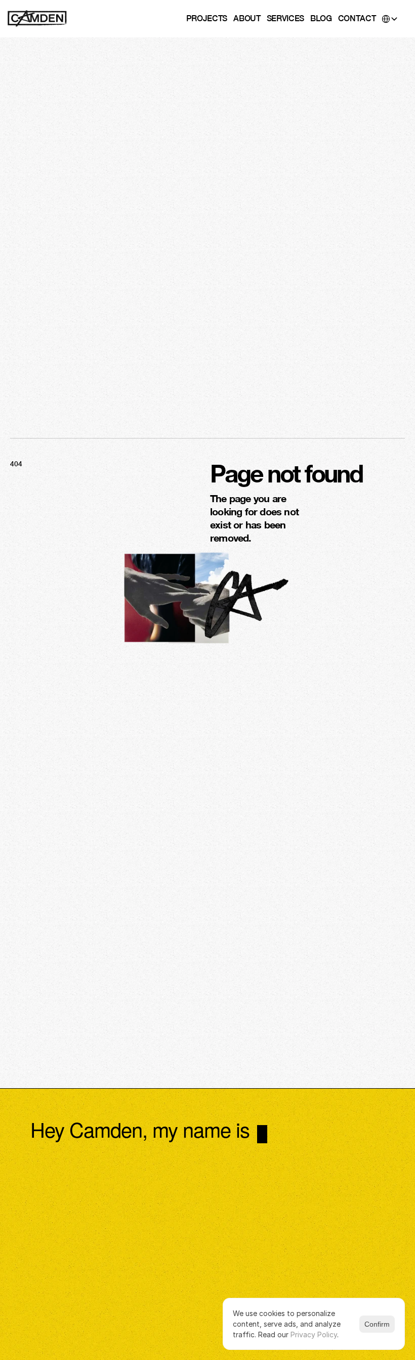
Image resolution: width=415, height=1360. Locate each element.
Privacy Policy (313, 1334)
